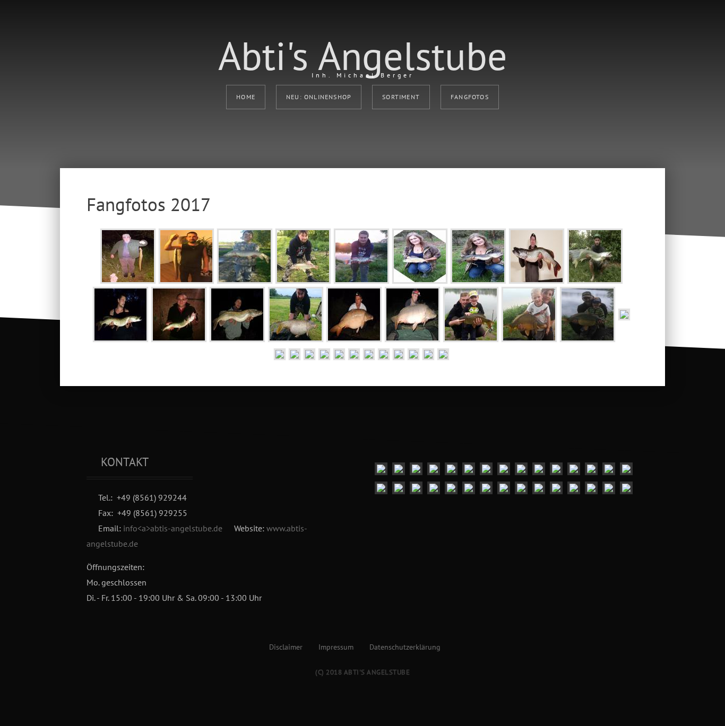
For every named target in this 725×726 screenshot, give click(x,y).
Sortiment (401, 97)
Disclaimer (286, 647)
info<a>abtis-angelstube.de (172, 528)
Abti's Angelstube (362, 55)
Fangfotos (470, 97)
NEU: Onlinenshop (318, 97)
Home (245, 97)
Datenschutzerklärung (405, 647)
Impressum (335, 647)
